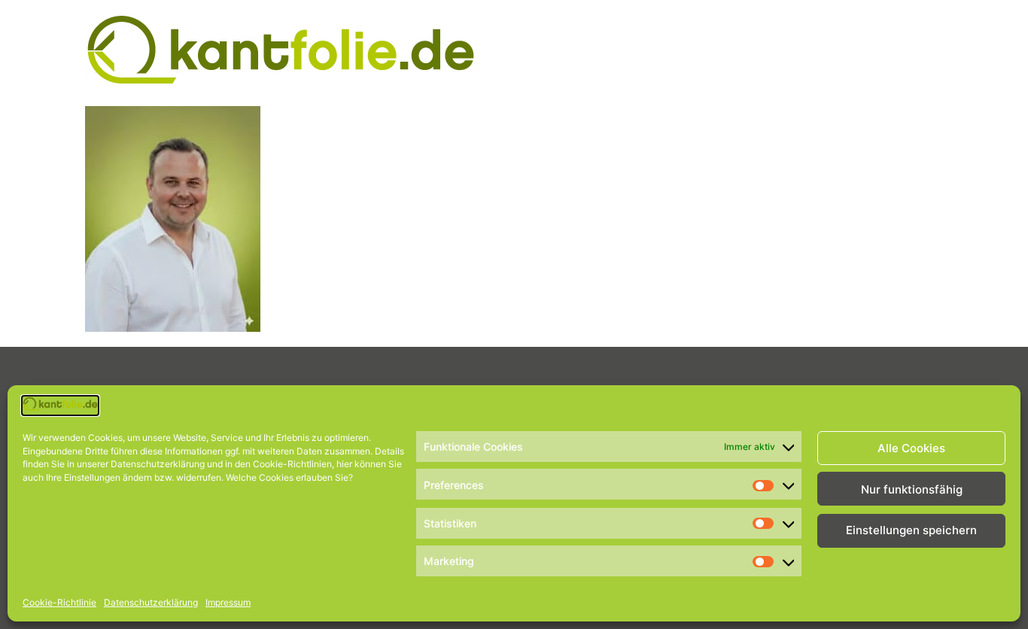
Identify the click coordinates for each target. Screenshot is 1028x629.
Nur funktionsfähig (912, 489)
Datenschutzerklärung (151, 602)
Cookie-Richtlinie (59, 602)
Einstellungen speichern (911, 531)
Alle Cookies (911, 448)
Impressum (228, 602)
